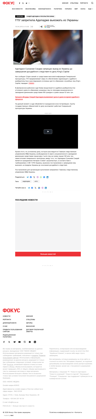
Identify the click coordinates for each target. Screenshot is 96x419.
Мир (76, 9)
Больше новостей (48, 254)
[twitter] (9, 342)
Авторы (29, 323)
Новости (6, 316)
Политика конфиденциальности (61, 412)
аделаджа (26, 181)
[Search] (92, 3)
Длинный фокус (10, 323)
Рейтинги (84, 3)
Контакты (78, 412)
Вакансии (30, 326)
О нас (5, 326)
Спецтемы (74, 3)
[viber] (24, 342)
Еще (89, 9)
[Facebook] (19, 3)
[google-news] (30, 342)
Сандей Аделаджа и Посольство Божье (40, 16)
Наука (83, 9)
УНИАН (31, 83)
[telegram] (14, 342)
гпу (36, 181)
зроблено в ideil (9, 415)
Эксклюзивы (30, 9)
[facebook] (4, 342)
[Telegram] (26, 3)
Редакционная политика (9, 336)
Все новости (17, 9)
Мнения (65, 3)
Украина (68, 9)
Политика (58, 9)
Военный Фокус (44, 9)
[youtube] (19, 342)
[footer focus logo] (11, 310)
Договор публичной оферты (35, 330)
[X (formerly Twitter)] (23, 3)
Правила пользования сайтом (12, 330)
